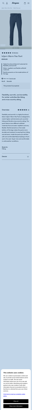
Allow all (15, 401)
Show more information (16, 406)
